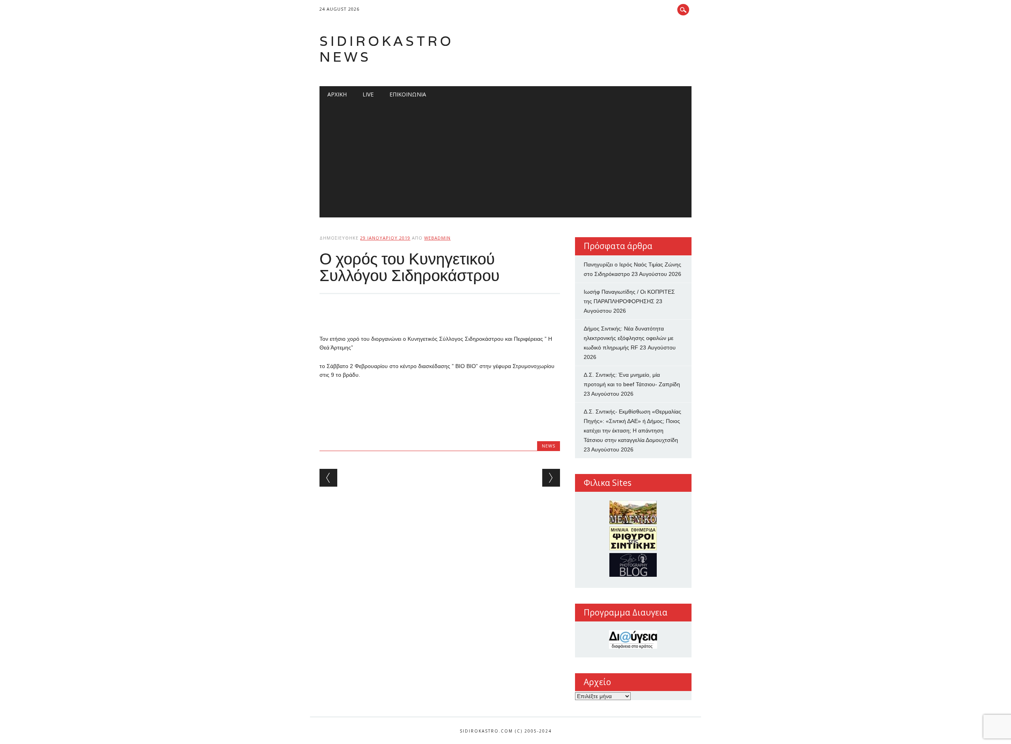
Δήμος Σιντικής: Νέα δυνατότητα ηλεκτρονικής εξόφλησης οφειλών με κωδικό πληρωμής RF (628, 338)
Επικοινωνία (407, 94)
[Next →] (551, 478)
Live (368, 94)
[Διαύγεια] (633, 639)
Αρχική (337, 94)
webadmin (437, 238)
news (548, 446)
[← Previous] (328, 478)
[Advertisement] (505, 162)
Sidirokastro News (386, 49)
